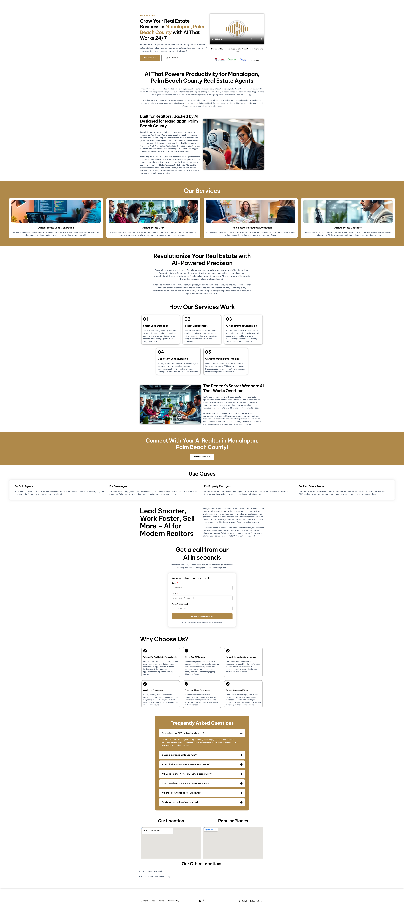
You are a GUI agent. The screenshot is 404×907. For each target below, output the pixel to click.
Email (174, 593)
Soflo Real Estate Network (252, 901)
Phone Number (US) (180, 604)
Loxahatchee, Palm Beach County (155, 871)
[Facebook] (200, 901)
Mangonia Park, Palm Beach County (155, 877)
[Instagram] (204, 901)
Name (174, 583)
